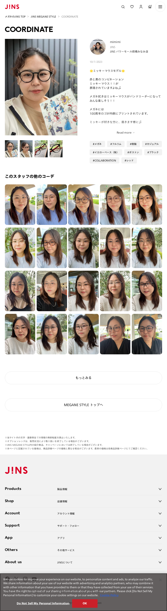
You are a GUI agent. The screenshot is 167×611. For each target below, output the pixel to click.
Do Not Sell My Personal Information (43, 603)
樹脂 (134, 144)
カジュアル (153, 144)
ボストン (134, 152)
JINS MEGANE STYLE (43, 16)
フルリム (117, 144)
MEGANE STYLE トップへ (83, 404)
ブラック (154, 152)
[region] (83, 592)
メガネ (98, 144)
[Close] (160, 579)
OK (85, 603)
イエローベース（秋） (106, 152)
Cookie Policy (109, 595)
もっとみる (83, 377)
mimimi (115, 42)
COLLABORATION (105, 160)
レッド (130, 160)
